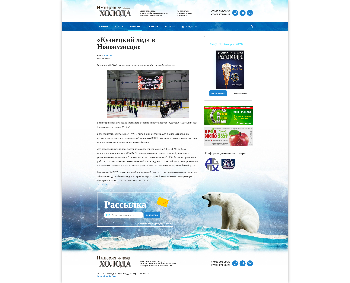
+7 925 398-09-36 (220, 11)
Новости (135, 26)
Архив (240, 93)
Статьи (119, 26)
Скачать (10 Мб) (218, 93)
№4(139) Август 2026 (226, 44)
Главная (103, 26)
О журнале (152, 26)
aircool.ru (102, 184)
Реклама (170, 26)
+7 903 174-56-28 (220, 14)
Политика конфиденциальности (154, 223)
